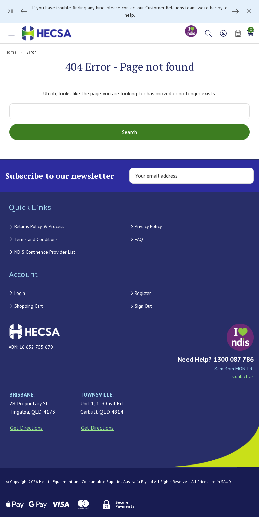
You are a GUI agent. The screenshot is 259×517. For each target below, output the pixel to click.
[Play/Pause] (10, 11)
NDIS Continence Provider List (44, 252)
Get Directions (26, 427)
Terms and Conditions (36, 239)
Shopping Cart (28, 306)
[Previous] (24, 11)
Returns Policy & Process (39, 226)
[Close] (249, 11)
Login (19, 293)
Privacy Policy (148, 226)
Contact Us (243, 376)
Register (143, 293)
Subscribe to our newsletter (59, 175)
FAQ (139, 239)
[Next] (235, 11)
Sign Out (143, 306)
